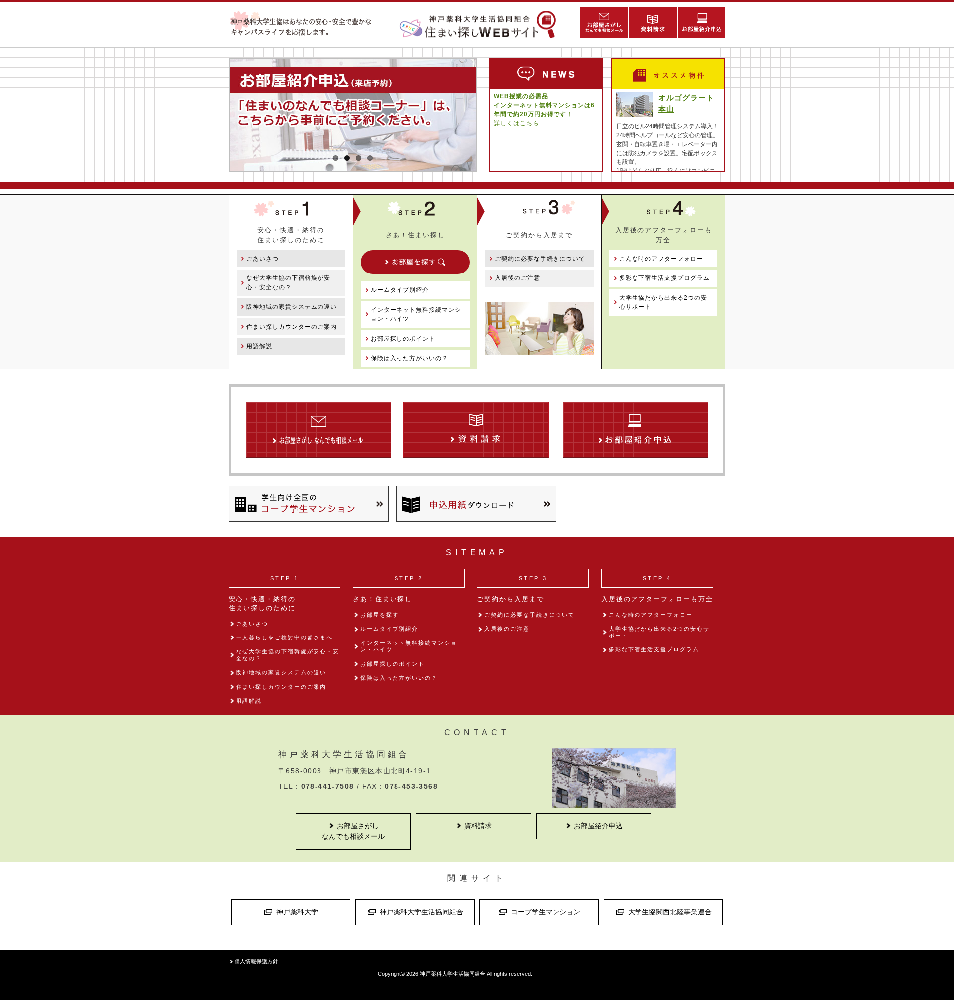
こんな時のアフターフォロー (661, 258)
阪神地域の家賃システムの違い (291, 306)
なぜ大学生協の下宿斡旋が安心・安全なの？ (288, 282)
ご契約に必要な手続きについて (540, 258)
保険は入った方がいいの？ (409, 358)
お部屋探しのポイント (403, 338)
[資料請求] (652, 22)
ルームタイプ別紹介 (400, 289)
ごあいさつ (262, 258)
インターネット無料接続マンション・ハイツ (416, 314)
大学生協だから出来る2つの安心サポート (663, 302)
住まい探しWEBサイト (482, 24)
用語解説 (259, 346)
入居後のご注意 (517, 277)
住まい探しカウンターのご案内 (291, 326)
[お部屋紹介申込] (701, 22)
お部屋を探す (379, 615)
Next (490, 146)
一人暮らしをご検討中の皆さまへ (284, 637)
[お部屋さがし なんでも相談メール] (603, 22)
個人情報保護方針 (256, 961)
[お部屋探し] (415, 262)
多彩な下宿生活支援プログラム (664, 277)
